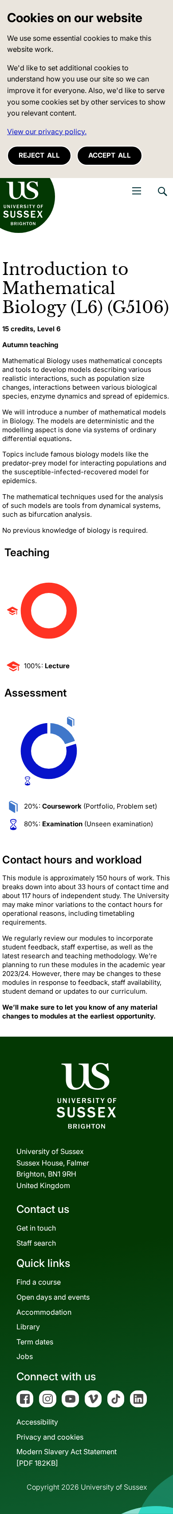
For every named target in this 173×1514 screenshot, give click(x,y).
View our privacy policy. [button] (46, 131)
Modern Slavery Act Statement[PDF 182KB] (66, 1457)
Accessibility (37, 1421)
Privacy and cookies (49, 1437)
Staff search (36, 1243)
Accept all (109, 155)
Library (28, 1326)
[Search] (162, 198)
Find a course (38, 1282)
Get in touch (36, 1228)
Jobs (24, 1356)
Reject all (39, 155)
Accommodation (43, 1312)
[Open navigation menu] (136, 191)
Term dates (34, 1341)
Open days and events (53, 1297)
